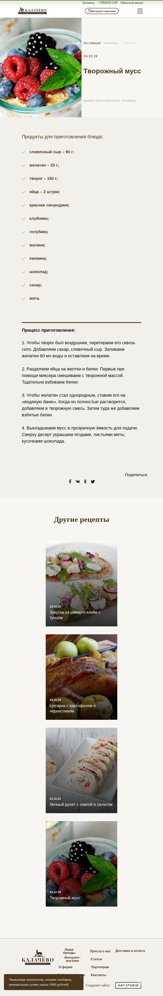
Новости (129, 43)
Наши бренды (69, 951)
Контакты (88, 2)
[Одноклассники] (85, 481)
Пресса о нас (100, 951)
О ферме (66, 967)
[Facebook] (70, 481)
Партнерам (100, 967)
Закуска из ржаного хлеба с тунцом (75, 615)
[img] (32, 10)
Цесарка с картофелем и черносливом (73, 708)
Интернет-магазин (72, 959)
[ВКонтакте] (77, 481)
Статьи (96, 959)
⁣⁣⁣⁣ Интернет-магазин (102, 11)
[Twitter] (92, 481)
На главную (92, 43)
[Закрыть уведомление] (80, 977)
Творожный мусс (65, 898)
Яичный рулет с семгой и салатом (81, 804)
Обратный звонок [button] (131, 2)
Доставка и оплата (130, 950)
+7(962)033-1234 (107, 2)
